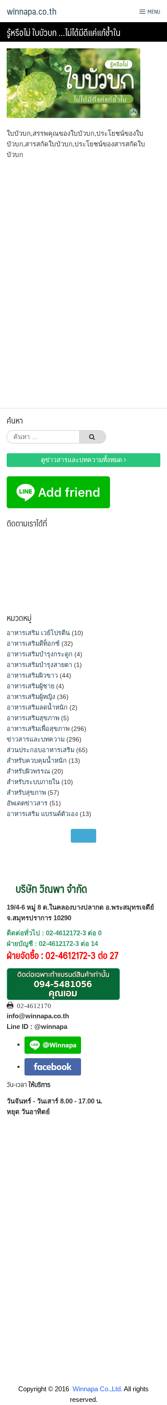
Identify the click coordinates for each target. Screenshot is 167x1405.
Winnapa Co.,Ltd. (97, 1389)
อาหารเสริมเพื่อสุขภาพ (38, 728)
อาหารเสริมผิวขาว (32, 675)
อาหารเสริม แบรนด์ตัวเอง (42, 813)
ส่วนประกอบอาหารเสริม (40, 750)
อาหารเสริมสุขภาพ (33, 718)
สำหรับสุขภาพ (26, 792)
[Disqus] (83, 281)
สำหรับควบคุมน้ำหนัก (37, 760)
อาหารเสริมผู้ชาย (30, 686)
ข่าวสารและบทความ (36, 739)
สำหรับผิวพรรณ (28, 771)
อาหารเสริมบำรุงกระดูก (40, 654)
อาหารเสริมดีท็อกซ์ (33, 643)
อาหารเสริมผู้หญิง (31, 696)
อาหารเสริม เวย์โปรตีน (38, 632)
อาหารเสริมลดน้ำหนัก (37, 707)
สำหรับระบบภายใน (33, 781)
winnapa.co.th (32, 11)
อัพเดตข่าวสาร (27, 803)
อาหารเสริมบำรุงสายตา (39, 664)
